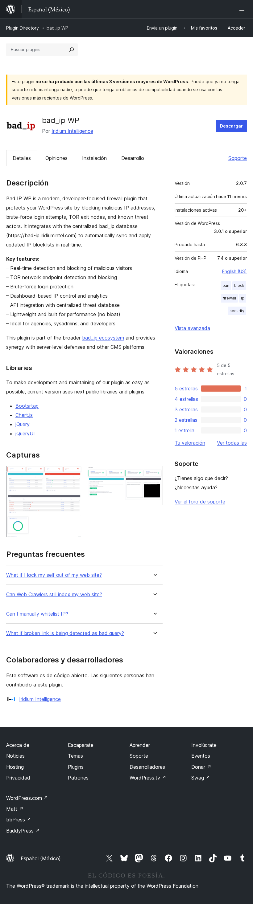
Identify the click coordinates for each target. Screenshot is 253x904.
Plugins (76, 767)
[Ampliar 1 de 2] (74, 474)
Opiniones (56, 158)
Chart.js (24, 415)
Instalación (94, 158)
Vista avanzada (192, 328)
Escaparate (80, 745)
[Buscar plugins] (71, 49)
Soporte (237, 158)
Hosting (15, 767)
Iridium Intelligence (72, 131)
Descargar (231, 125)
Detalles (22, 158)
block (239, 285)
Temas (75, 756)
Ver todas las (232, 443)
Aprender (140, 745)
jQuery (22, 424)
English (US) (234, 271)
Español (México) (41, 858)
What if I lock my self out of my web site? (54, 575)
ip (242, 298)
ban (225, 285)
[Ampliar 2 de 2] (154, 474)
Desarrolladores (147, 767)
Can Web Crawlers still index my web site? (54, 594)
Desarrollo (132, 158)
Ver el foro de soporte (200, 502)
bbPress (18, 819)
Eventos (200, 756)
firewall (229, 298)
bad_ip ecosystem (103, 338)
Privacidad (18, 778)
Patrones (78, 778)
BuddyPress (23, 831)
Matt (14, 809)
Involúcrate (204, 745)
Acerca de (17, 745)
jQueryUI (25, 433)
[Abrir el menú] (243, 9)
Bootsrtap (27, 406)
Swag (200, 778)
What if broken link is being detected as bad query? (65, 633)
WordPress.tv (148, 778)
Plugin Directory (22, 28)
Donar (201, 767)
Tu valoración (190, 443)
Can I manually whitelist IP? (37, 614)
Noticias (15, 756)
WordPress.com (27, 798)
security (237, 310)
